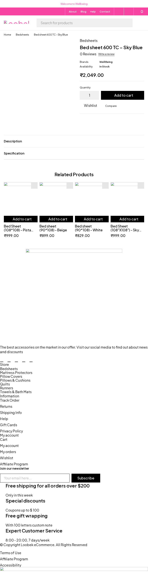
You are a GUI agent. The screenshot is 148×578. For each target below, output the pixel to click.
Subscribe (85, 478)
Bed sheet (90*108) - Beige (53, 228)
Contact (105, 11)
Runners (6, 388)
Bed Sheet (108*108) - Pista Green (17, 230)
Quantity (85, 87)
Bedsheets (22, 34)
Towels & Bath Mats (16, 392)
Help (93, 11)
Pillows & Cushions (15, 380)
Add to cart (123, 95)
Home (7, 34)
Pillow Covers (11, 376)
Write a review (106, 54)
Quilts (5, 384)
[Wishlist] (129, 11)
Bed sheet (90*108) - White (89, 228)
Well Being (106, 61)
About (73, 11)
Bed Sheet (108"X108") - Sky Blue (125, 230)
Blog (83, 11)
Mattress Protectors (16, 373)
